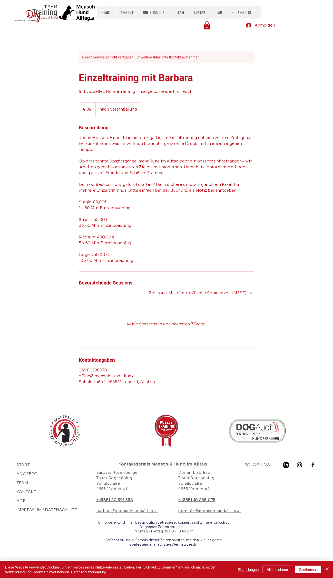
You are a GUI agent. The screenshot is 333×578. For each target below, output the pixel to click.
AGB (21, 500)
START (23, 464)
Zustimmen (308, 569)
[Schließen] (327, 569)
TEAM (22, 482)
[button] (207, 25)
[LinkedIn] (286, 465)
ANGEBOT (26, 473)
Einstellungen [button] (248, 569)
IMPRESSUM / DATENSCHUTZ (43, 509)
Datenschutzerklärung (88, 571)
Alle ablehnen (277, 569)
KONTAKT (26, 491)
